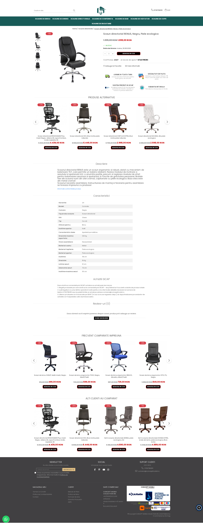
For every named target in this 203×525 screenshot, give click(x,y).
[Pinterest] (99, 470)
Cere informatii (133, 66)
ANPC (70, 502)
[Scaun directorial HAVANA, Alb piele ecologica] (151, 118)
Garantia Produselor (75, 499)
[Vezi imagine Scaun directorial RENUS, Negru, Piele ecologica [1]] (38, 47)
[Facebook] (95, 470)
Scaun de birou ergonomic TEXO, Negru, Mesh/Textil (84, 376)
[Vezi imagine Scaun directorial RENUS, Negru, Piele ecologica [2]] (38, 57)
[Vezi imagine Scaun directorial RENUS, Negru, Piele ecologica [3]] (38, 66)
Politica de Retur (73, 494)
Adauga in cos (129, 53)
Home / (75, 29)
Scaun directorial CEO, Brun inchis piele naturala (85, 137)
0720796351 (148, 468)
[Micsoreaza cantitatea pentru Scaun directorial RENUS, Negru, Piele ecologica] (105, 54)
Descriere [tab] (101, 164)
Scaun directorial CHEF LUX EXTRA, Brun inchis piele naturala (118, 137)
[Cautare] (74, 11)
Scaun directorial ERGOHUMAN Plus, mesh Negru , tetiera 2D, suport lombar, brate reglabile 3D (51, 138)
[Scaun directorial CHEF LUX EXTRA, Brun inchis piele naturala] (118, 118)
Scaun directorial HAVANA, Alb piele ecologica (151, 137)
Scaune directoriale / (86, 29)
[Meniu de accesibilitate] (199, 507)
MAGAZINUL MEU (39, 487)
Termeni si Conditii (39, 492)
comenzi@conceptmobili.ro (149, 471)
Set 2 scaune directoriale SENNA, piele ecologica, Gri (118, 439)
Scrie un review (101, 318)
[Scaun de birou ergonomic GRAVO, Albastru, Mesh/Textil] (119, 357)
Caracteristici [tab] (101, 195)
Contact (35, 497)
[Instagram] (108, 470)
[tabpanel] (72, 58)
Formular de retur (74, 497)
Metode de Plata (73, 492)
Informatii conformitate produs (69, 189)
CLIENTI (71, 487)
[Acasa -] (101, 10)
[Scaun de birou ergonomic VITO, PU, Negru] (153, 357)
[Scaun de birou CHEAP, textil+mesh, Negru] (50, 357)
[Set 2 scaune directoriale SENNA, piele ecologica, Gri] (119, 420)
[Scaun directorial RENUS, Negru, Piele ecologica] (72, 58)
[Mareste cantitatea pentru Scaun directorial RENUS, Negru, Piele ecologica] (113, 54)
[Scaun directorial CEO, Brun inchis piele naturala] (84, 118)
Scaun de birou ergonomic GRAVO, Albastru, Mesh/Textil (118, 376)
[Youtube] (104, 470)
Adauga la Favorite (113, 66)
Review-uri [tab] (101, 303)
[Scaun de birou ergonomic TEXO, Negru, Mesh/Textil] (84, 357)
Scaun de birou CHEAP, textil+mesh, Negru (50, 375)
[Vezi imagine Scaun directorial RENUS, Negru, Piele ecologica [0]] (38, 37)
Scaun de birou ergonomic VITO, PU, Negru (153, 376)
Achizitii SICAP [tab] (101, 279)
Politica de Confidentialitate (42, 494)
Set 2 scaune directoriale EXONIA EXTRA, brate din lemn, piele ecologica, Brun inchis (153, 440)
